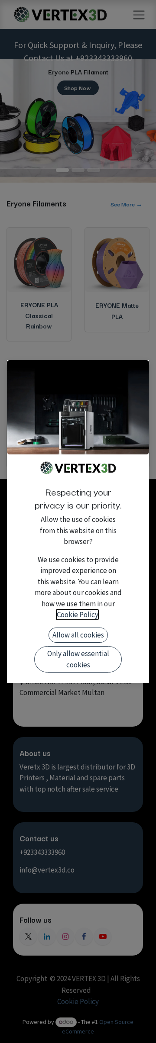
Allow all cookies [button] (78, 635)
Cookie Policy (77, 614)
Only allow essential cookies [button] (78, 659)
